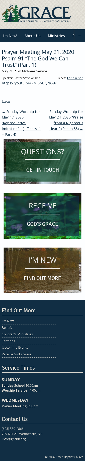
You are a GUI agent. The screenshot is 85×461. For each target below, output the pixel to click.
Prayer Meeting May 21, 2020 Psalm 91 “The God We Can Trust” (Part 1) (38, 58)
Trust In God (75, 78)
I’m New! (8, 321)
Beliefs (7, 327)
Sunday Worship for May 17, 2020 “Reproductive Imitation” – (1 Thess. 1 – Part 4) (21, 123)
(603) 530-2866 (13, 429)
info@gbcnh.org (14, 439)
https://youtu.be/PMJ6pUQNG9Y (29, 83)
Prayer (6, 101)
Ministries (56, 35)
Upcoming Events (15, 347)
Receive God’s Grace (16, 354)
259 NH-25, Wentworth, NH (22, 434)
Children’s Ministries (17, 334)
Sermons (8, 341)
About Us (33, 35)
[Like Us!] (4, 447)
